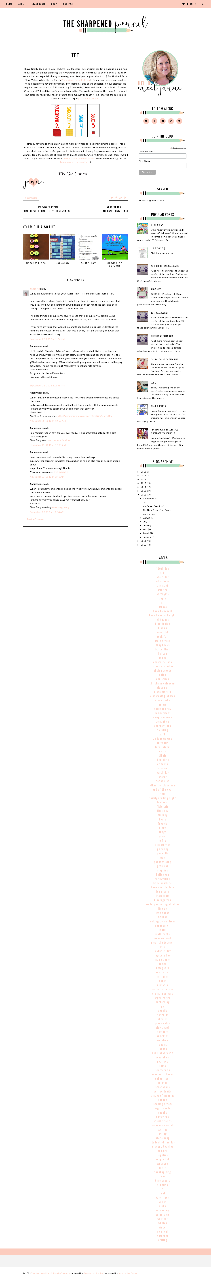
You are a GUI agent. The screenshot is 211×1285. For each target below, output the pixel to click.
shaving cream (162, 1104)
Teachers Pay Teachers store (78, 158)
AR (162, 602)
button (162, 653)
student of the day (162, 1142)
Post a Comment (36, 519)
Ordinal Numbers (162, 993)
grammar (162, 866)
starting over (149, 514)
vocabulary (163, 1210)
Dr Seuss (162, 764)
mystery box (163, 955)
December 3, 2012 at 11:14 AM (47, 512)
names (163, 964)
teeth (162, 1168)
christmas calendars (163, 683)
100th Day (162, 568)
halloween (162, 874)
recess (162, 1049)
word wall (162, 1231)
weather (162, 1219)
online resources (162, 989)
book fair (163, 636)
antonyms (162, 594)
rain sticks (163, 1040)
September (149, 498)
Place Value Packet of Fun (75, 80)
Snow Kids (156, 289)
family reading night (162, 798)
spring (163, 1134)
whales (162, 1223)
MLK (162, 947)
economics (162, 781)
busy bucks (163, 645)
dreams (162, 768)
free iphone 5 (61, 472)
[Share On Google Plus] (120, 198)
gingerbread (163, 845)
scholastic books (163, 1074)
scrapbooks (162, 1087)
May (145, 529)
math (162, 930)
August (147, 518)
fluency (163, 815)
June (145, 525)
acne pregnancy (60, 507)
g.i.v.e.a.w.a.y (157, 225)
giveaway (163, 849)
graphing (162, 870)
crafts (162, 734)
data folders (163, 747)
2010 (144, 545)
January (147, 537)
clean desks (162, 700)
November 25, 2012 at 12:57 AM (48, 420)
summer (163, 1151)
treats (162, 1193)
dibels (163, 755)
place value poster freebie (73, 162)
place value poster (88, 98)
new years (162, 968)
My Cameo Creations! (153, 506)
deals (162, 751)
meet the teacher (162, 942)
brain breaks (163, 641)
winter (162, 1227)
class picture (162, 692)
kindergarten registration (163, 904)
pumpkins (163, 1036)
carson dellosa (162, 662)
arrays (163, 607)
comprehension (162, 717)
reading (163, 1044)
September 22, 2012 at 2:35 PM (47, 385)
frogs (162, 828)
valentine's (163, 1197)
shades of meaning (163, 1095)
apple (162, 598)
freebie (162, 823)
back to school (162, 611)
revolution (162, 1057)
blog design (162, 624)
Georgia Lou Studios (93, 1273)
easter (162, 777)
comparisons (163, 713)
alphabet (162, 585)
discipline (162, 760)
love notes (162, 913)
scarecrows (162, 1070)
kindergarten (162, 900)
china (162, 675)
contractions (162, 726)
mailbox (163, 917)
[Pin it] (125, 198)
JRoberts (35, 288)
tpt (144, 502)
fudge (163, 832)
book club (162, 632)
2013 (144, 491)
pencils (162, 1010)
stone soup (163, 1138)
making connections (162, 921)
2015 (144, 483)
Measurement (162, 938)
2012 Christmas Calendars (165, 265)
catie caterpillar (163, 666)
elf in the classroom (163, 785)
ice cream (162, 891)
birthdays (162, 619)
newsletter (163, 972)
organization (162, 998)
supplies (162, 1155)
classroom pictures (162, 696)
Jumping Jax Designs (128, 1273)
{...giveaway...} (158, 248)
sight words (162, 1108)
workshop (163, 1236)
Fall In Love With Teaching (164, 359)
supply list (162, 1159)
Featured (162, 802)
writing (162, 1240)
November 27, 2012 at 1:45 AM (47, 476)
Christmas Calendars (162, 336)
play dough (163, 1027)
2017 (144, 475)
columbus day (162, 709)
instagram (162, 896)
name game (162, 959)
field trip (163, 806)
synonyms (163, 1163)
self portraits (163, 1091)
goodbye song (162, 862)
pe (162, 1006)
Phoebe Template (62, 1273)
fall (162, 794)
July (145, 521)
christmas (162, 679)
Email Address (147, 151)
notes (162, 981)
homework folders (162, 887)
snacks (162, 1112)
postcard (162, 1032)
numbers (162, 985)
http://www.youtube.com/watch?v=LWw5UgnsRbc (85, 416)
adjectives (162, 581)
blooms (162, 628)
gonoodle (162, 853)
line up (162, 908)
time (163, 1176)
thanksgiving (162, 1172)
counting (162, 730)
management (162, 925)
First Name (144, 161)
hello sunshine (162, 883)
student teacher (162, 1146)
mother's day (162, 951)
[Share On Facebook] (116, 198)
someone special (162, 1125)
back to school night (162, 615)
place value (162, 1023)
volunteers (163, 1214)
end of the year (163, 789)
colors (163, 704)
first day (162, 811)
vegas (162, 1202)
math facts (162, 934)
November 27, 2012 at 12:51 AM (48, 445)
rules (162, 1066)
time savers (162, 1180)
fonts (162, 819)
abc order (162, 577)
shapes (162, 1100)
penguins (162, 1015)
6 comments (31, 197)
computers (162, 721)
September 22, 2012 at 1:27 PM (47, 339)
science (163, 1083)
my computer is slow (59, 440)
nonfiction (162, 976)
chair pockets (162, 670)
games (163, 836)
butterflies (162, 649)
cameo (163, 658)
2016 (144, 479)
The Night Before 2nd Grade (157, 510)
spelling (163, 1129)
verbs (162, 1206)
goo (162, 857)
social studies (163, 1121)
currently (163, 743)
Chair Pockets (158, 406)
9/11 (162, 573)
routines (162, 1061)
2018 (144, 472)
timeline (162, 1185)
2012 (144, 494)
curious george (162, 738)
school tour (162, 1078)
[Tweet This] (112, 198)
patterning (163, 1002)
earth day (162, 772)
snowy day (162, 1117)
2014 (144, 487)
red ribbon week (162, 1053)
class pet (163, 687)
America (163, 590)
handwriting (163, 879)
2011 (144, 541)
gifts (162, 840)
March (146, 533)
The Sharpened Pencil (41, 1273)
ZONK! (153, 382)
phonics (163, 1019)
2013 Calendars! (159, 312)
